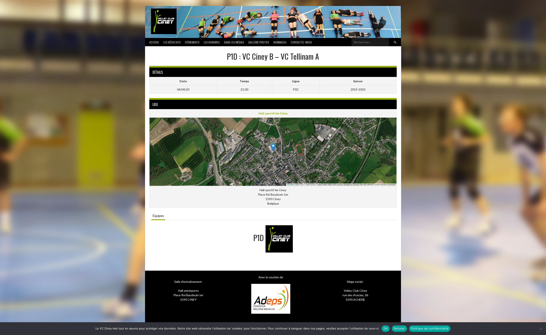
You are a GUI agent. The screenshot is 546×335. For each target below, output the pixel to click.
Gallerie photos (258, 42)
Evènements (192, 42)
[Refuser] (541, 328)
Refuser (399, 328)
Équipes (158, 216)
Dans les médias (234, 42)
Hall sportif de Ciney (273, 113)
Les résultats (172, 42)
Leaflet (291, 184)
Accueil (154, 42)
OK (386, 328)
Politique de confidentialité (429, 328)
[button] (273, 147)
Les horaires (212, 42)
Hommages (279, 42)
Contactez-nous (301, 42)
